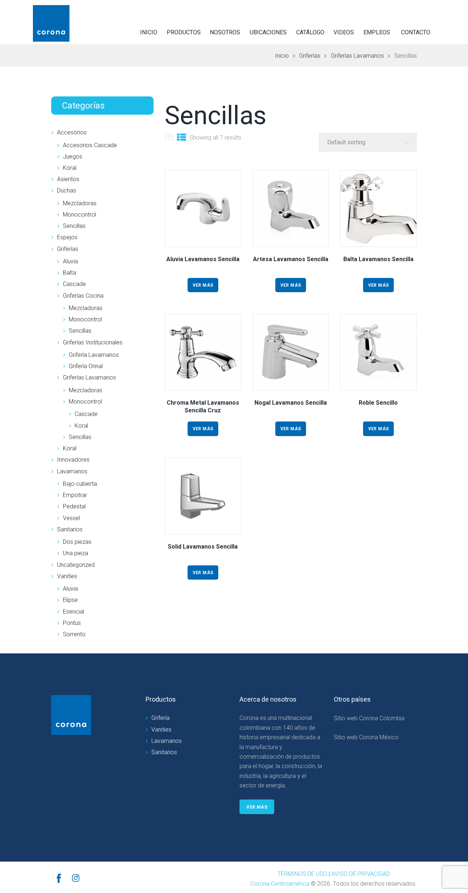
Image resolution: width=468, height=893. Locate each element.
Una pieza (75, 553)
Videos (343, 32)
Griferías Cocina (83, 295)
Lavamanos (72, 471)
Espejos (67, 237)
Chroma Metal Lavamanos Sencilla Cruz (203, 406)
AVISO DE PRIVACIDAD (360, 873)
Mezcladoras (80, 203)
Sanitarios (70, 529)
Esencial (73, 611)
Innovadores (73, 459)
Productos (184, 32)
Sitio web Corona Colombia (369, 718)
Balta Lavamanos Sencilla (378, 259)
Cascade (74, 284)
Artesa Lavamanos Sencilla (290, 259)
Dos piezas (77, 541)
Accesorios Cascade (90, 145)
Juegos (72, 156)
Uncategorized (76, 564)
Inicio (148, 32)
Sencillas (74, 225)
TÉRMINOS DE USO (302, 873)
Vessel (71, 518)
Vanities (67, 576)
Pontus (72, 622)
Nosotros (225, 32)
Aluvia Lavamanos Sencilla (202, 259)
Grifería (160, 717)
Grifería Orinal (86, 366)
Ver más (203, 285)
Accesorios (72, 132)
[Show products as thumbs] (169, 138)
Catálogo (310, 32)
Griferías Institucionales (92, 342)
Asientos (68, 179)
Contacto (415, 32)
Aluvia (70, 261)
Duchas (66, 190)
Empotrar (75, 495)
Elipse (70, 599)
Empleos (376, 32)
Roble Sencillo (378, 402)
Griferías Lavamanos (357, 55)
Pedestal (74, 506)
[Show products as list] (181, 138)
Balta (69, 272)
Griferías (309, 55)
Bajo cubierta (80, 483)
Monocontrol (79, 214)
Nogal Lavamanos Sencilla (290, 402)
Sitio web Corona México (366, 737)
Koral (69, 167)
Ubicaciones (268, 32)
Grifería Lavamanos (94, 354)
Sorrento (74, 634)
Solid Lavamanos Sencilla (203, 546)
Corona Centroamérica (279, 883)
